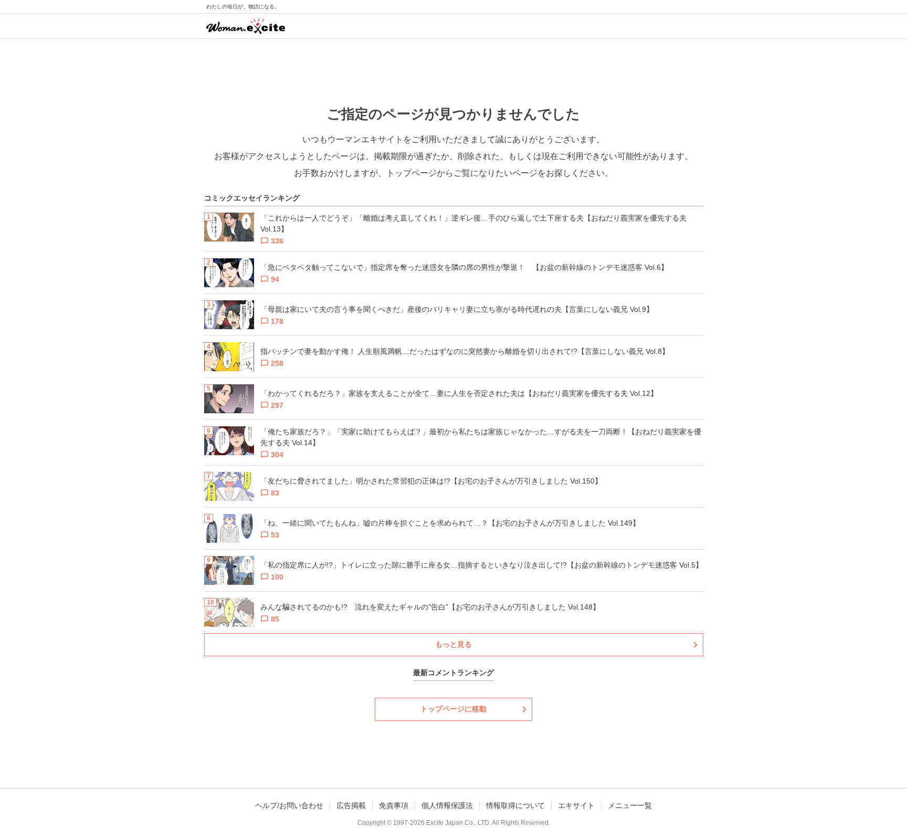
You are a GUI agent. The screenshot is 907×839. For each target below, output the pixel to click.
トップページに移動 (453, 709)
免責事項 (393, 805)
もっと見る (453, 644)
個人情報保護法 (447, 805)
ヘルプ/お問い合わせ (289, 805)
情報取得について (515, 805)
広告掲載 (351, 805)
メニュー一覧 (630, 805)
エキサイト (576, 805)
